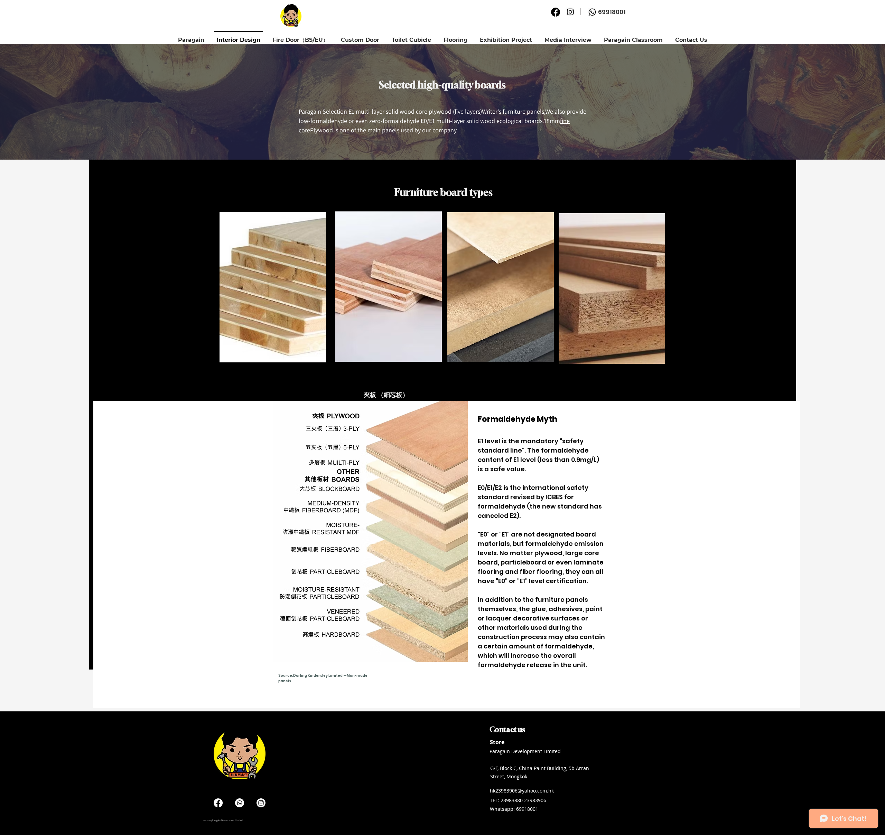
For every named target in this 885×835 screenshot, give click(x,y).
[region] (273, 320)
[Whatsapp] (592, 12)
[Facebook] (555, 12)
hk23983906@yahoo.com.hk (522, 790)
